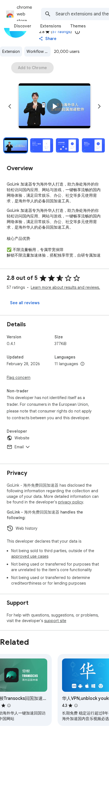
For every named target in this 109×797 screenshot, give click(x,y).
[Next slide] (99, 106)
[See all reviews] (25, 303)
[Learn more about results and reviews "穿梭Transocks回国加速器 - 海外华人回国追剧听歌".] (9, 705)
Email (19, 446)
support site (55, 620)
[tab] (23, 26)
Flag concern (18, 377)
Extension (11, 51)
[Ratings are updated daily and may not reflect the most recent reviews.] (77, 31)
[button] (54, 106)
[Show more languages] (82, 364)
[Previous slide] (9, 106)
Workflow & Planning (39, 51)
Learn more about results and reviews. (65, 287)
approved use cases (29, 556)
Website (22, 437)
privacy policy (70, 502)
